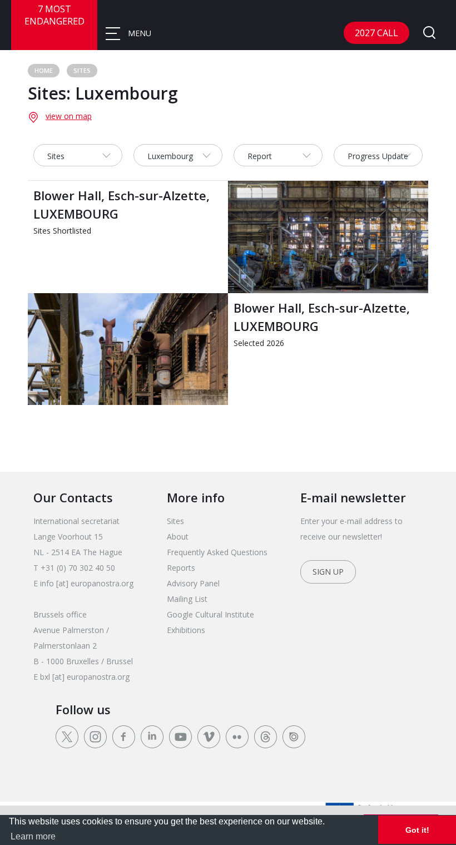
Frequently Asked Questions (217, 552)
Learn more (33, 836)
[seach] (429, 33)
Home (43, 70)
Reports (181, 567)
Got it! (417, 830)
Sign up (328, 571)
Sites (82, 70)
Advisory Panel (193, 583)
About (178, 536)
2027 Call (376, 33)
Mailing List (187, 599)
